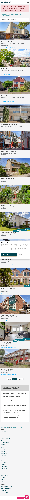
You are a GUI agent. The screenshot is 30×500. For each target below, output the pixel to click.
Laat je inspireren (5, 157)
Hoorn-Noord (4, 492)
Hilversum (3, 464)
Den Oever (4, 477)
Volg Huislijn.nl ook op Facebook (8, 184)
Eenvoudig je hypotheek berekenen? (9, 211)
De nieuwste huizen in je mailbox (8, 238)
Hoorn (2, 473)
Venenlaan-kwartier (6, 488)
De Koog (3, 462)
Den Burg (3, 459)
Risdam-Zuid (4, 494)
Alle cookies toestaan (9, 254)
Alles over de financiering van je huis (9, 293)
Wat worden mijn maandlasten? (8, 47)
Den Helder (4, 472)
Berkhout (3, 470)
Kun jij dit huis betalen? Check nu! (8, 347)
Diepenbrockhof (5, 442)
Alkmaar (3, 451)
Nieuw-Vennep (4, 475)
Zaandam (3, 455)
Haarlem (3, 449)
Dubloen (3, 444)
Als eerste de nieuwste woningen (8, 374)
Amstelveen (4, 453)
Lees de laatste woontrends (7, 320)
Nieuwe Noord (4, 436)
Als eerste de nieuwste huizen (8, 101)
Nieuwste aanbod (19, 2)
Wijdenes (3, 479)
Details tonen (22, 254)
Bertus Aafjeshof (5, 438)
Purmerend (4, 468)
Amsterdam (4, 447)
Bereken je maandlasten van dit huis (9, 130)
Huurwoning (4, 431)
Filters (4, 498)
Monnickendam (5, 483)
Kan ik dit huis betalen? (6, 74)
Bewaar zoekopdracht (22, 498)
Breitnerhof (4, 440)
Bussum (3, 481)
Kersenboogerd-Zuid (6, 486)
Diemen (3, 460)
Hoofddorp (4, 466)
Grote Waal (4, 490)
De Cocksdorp (4, 457)
